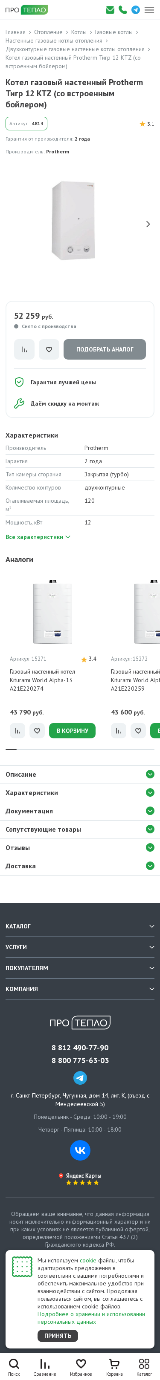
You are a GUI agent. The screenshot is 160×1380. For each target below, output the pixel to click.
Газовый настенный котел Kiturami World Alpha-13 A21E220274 (42, 680)
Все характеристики (34, 537)
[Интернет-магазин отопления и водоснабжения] (30, 9)
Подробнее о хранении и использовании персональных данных (91, 1317)
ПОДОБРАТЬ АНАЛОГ (105, 349)
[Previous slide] (12, 224)
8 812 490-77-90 (80, 1047)
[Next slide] (148, 224)
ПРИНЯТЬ (57, 1336)
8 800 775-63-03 (80, 1060)
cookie (88, 1260)
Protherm (57, 151)
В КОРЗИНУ (72, 731)
